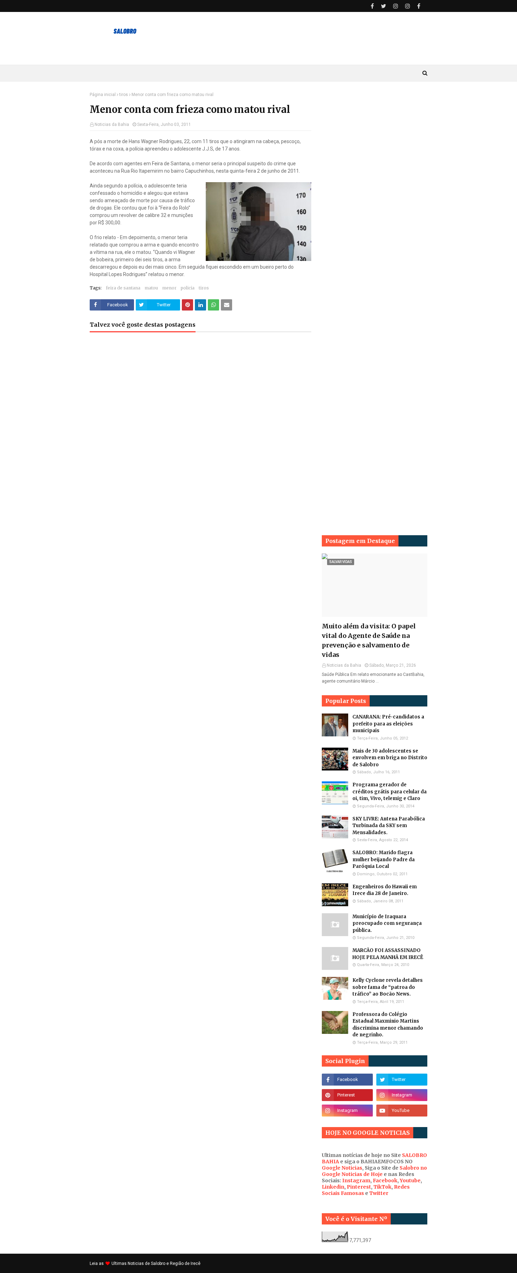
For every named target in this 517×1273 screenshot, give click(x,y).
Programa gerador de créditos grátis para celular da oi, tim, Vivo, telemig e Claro (389, 791)
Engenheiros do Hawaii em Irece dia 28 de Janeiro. (384, 890)
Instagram (356, 1180)
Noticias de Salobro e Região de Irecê (164, 1263)
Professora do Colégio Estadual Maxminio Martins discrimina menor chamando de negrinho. (387, 1024)
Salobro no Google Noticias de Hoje (374, 1171)
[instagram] (395, 6)
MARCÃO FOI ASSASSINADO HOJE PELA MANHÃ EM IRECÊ (387, 953)
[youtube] (401, 1111)
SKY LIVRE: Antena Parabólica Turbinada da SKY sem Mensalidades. (388, 826)
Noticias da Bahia (112, 124)
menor (169, 287)
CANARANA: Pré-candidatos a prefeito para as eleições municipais (388, 724)
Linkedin (333, 1187)
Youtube (410, 1180)
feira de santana (123, 287)
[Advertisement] (374, 197)
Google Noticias (342, 1168)
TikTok (382, 1187)
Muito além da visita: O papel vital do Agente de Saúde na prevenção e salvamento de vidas (369, 640)
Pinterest (359, 1187)
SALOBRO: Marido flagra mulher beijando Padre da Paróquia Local (383, 859)
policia (187, 287)
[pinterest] (347, 1095)
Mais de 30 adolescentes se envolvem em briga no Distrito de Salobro (389, 758)
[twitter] (383, 6)
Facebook (385, 1180)
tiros (123, 94)
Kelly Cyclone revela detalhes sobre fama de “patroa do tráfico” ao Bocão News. (387, 987)
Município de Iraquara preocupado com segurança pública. (387, 923)
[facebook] (372, 6)
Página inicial (103, 94)
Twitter (378, 1193)
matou (151, 287)
